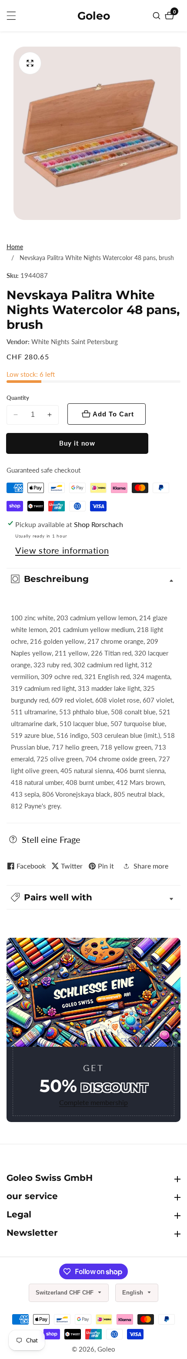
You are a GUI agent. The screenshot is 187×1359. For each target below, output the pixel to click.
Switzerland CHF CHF (65, 1292)
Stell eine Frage (51, 839)
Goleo (106, 1349)
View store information (62, 550)
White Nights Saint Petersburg (74, 341)
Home (15, 246)
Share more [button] (151, 866)
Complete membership (93, 1102)
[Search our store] (158, 16)
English (133, 1292)
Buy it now (77, 443)
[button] (93, 897)
